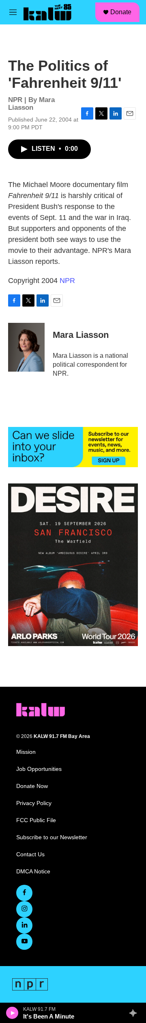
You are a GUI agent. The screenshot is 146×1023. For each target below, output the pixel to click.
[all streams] (135, 1013)
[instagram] (24, 909)
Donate (120, 12)
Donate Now (32, 786)
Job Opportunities (39, 769)
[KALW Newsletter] (73, 447)
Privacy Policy (34, 803)
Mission (26, 752)
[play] (12, 1013)
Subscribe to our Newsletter (51, 837)
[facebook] (24, 893)
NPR (67, 280)
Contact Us (30, 854)
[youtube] (24, 942)
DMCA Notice (33, 871)
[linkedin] (24, 925)
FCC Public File (36, 820)
